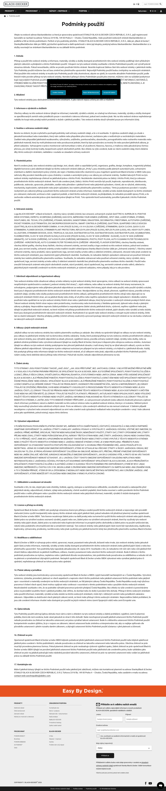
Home (5, 16)
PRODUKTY (9, 11)
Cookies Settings (58, 92)
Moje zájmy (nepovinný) (104, 743)
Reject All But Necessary (91, 92)
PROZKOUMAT (32, 11)
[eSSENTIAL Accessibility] (136, 4)
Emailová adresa (102, 725)
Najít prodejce (142, 11)
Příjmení (128, 714)
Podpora (83, 11)
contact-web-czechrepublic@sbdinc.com (32, 676)
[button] (145, 783)
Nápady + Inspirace (58, 11)
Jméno (98, 714)
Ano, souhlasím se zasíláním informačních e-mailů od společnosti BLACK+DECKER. (123, 737)
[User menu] (161, 11)
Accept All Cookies (109, 92)
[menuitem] (10, 11)
